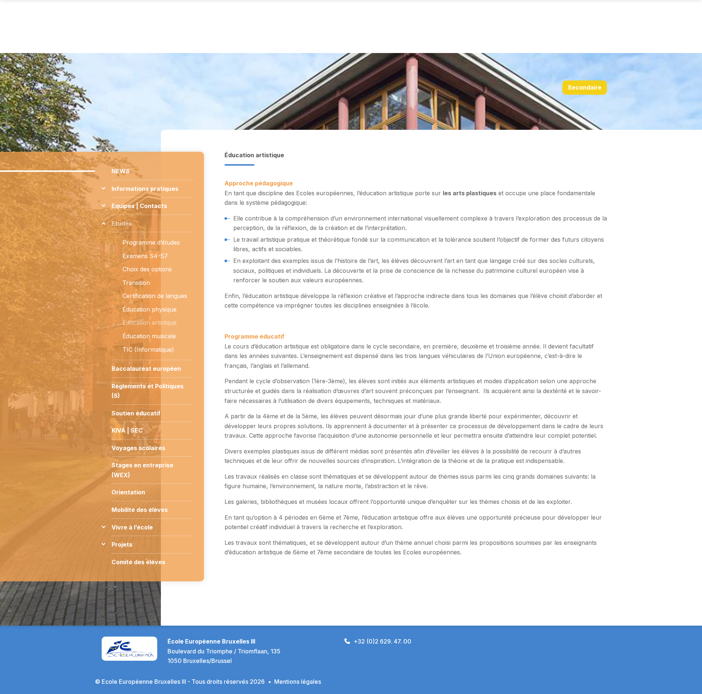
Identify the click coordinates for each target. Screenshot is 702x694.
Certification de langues (154, 295)
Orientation (128, 492)
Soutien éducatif (136, 413)
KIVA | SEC (127, 430)
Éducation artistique (149, 322)
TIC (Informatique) (148, 349)
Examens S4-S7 (145, 256)
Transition (136, 282)
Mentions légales (297, 681)
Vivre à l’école (132, 527)
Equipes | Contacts (139, 206)
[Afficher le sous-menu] (103, 188)
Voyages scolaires (138, 448)
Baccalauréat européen (146, 368)
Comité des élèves (138, 562)
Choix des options (147, 269)
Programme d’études (151, 242)
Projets (122, 544)
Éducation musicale (149, 336)
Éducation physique (149, 309)
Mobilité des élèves (140, 509)
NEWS (121, 171)
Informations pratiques (145, 188)
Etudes (122, 223)
